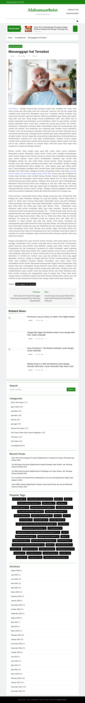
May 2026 (14, 583)
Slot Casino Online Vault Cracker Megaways (26, 432)
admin (12, 56)
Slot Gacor (14, 437)
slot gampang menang (65, 549)
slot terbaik (21, 557)
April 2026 (14, 588)
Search (71, 389)
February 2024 (16, 635)
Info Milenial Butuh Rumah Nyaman (34, 528)
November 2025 (16, 605)
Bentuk (68, 499)
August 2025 (15, 618)
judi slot (13, 420)
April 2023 (14, 669)
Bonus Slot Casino (17, 402)
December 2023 (16, 644)
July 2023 (14, 657)
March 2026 (15, 592)
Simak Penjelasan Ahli (64, 545)
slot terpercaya (35, 557)
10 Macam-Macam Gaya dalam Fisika (40, 499)
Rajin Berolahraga (65, 540)
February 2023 (16, 678)
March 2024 (15, 631)
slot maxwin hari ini (34, 553)
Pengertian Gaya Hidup (21, 540)
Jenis (64, 532)
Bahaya (58, 499)
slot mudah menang (50, 553)
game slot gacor (48, 503)
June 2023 (14, 661)
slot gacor (15, 549)
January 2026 (15, 601)
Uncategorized (15, 46)
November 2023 (16, 648)
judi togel (14, 424)
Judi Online (12, 109)
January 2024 (15, 639)
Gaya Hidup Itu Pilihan (64, 507)
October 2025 (15, 609)
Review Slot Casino (17, 428)
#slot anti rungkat (19, 499)
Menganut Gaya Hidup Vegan (25, 536)
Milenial (65, 536)
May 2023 (14, 665)
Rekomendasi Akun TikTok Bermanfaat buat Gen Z (28, 545)
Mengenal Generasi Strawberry (48, 536)
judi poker (14, 415)
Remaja (50, 545)
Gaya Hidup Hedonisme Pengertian (42, 507)
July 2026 (14, 575)
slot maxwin (19, 553)
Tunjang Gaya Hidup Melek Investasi (56, 557)
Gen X (58, 515)
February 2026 (16, 596)
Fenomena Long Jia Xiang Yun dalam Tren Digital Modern (51, 317)
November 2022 (16, 691)
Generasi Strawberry (22, 515)
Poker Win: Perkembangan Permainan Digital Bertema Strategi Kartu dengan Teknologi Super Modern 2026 (51, 28)
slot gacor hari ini (30, 549)
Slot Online (14, 441)
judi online (14, 411)
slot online (65, 553)
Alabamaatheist (42, 9)
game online (15, 407)
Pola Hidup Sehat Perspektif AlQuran (43, 540)
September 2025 (16, 613)
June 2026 (14, 579)
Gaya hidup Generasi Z (20, 507)
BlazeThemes (62, 700)
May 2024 (14, 622)
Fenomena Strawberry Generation (29, 503)
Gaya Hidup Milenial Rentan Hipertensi (30, 511)
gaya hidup (62, 503)
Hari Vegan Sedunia (57, 520)
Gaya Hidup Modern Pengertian (56, 511)
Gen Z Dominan (25, 520)
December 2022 (16, 687)
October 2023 (15, 652)
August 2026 (15, 570)
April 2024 (14, 626)
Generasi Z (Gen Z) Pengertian (42, 515)
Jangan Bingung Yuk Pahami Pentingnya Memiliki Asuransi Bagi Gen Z (38, 532)
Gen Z (66, 515)
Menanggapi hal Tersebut (25, 284)
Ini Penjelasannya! (55, 528)
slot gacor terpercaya (47, 549)
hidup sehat (63, 524)
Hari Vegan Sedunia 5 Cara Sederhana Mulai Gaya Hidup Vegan (36, 524)
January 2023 (15, 682)
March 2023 (15, 674)
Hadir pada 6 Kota (41, 520)
